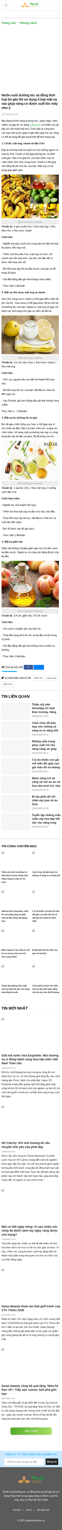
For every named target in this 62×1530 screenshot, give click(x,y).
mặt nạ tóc (35, 124)
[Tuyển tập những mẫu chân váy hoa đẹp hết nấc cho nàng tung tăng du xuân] (15, 821)
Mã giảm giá (43, 1510)
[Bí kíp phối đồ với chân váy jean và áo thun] (15, 803)
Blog (29, 1510)
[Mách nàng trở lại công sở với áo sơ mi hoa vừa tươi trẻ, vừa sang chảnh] (15, 784)
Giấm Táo (38, 678)
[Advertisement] (31, 59)
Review (17, 1510)
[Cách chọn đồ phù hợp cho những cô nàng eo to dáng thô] (15, 729)
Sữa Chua (51, 678)
